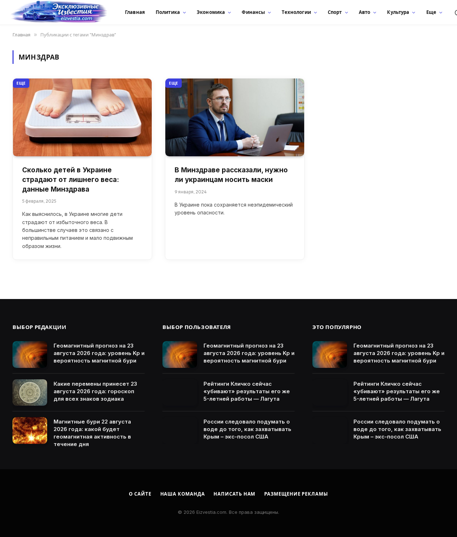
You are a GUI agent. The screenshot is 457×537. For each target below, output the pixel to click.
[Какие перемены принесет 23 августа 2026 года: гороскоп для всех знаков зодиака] (29, 392)
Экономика (211, 12)
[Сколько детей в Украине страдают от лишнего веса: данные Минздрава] (82, 117)
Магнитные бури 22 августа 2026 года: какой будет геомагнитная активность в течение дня (92, 432)
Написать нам (234, 494)
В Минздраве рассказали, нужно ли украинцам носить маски (231, 175)
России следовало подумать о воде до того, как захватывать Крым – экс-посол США (247, 429)
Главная (135, 12)
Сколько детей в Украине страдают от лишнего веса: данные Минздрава (70, 179)
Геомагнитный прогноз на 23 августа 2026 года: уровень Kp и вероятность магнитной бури (99, 353)
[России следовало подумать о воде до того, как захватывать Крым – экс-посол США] (179, 430)
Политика (168, 12)
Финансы (253, 12)
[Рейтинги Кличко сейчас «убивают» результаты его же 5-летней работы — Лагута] (179, 392)
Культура (398, 12)
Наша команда (182, 494)
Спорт (335, 12)
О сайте (140, 494)
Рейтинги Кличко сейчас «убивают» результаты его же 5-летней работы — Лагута (247, 391)
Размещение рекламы (296, 494)
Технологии (296, 12)
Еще (431, 12)
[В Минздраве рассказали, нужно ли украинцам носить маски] (234, 117)
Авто (365, 12)
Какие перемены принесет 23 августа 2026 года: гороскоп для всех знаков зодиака (95, 391)
